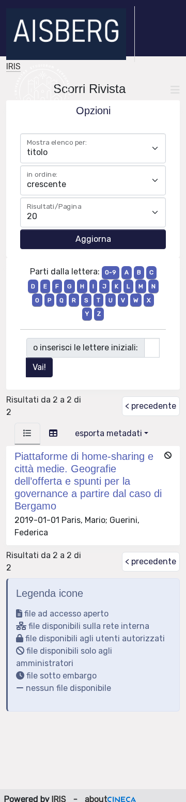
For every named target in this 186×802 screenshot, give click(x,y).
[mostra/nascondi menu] (175, 90)
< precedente (150, 406)
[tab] (27, 433)
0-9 (110, 272)
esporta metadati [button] (108, 433)
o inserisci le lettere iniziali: (85, 347)
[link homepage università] (42, 90)
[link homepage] (70, 34)
